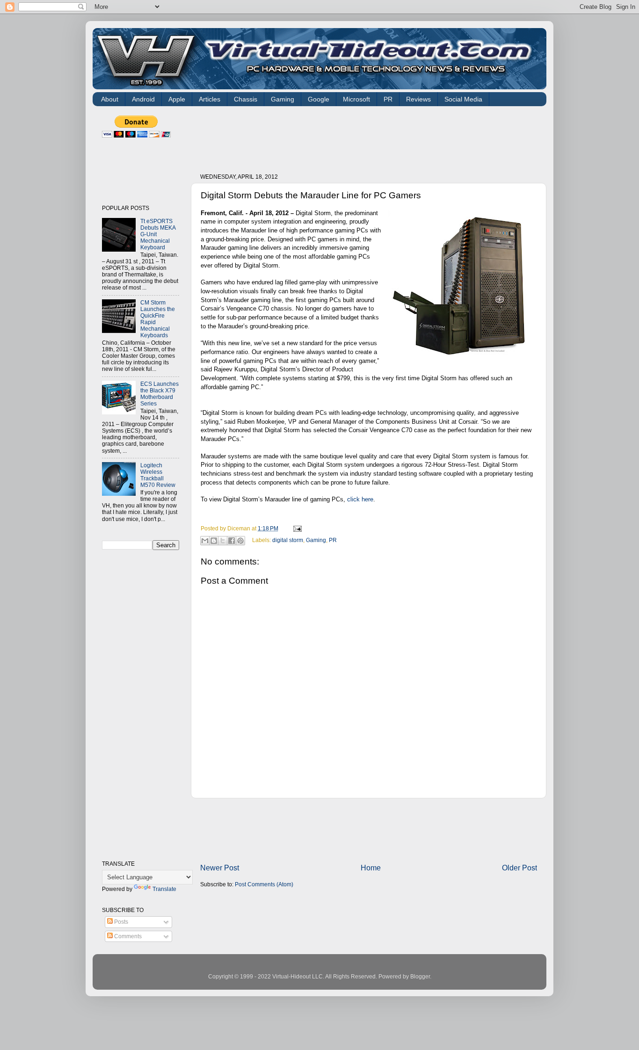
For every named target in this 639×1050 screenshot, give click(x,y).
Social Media (463, 99)
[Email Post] (296, 528)
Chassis (245, 99)
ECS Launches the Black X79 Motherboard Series (159, 393)
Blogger (420, 976)
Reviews (418, 99)
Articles (209, 99)
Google (318, 99)
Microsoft (356, 99)
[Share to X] (222, 540)
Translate (164, 889)
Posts (120, 922)
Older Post (519, 867)
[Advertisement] (370, 137)
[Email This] (205, 540)
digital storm (287, 540)
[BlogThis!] (213, 540)
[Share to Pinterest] (240, 540)
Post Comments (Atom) (264, 884)
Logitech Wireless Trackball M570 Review (157, 475)
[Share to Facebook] (231, 540)
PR (388, 99)
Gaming (282, 99)
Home (371, 867)
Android (143, 99)
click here (360, 499)
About (109, 99)
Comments (127, 936)
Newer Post (219, 867)
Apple (176, 99)
